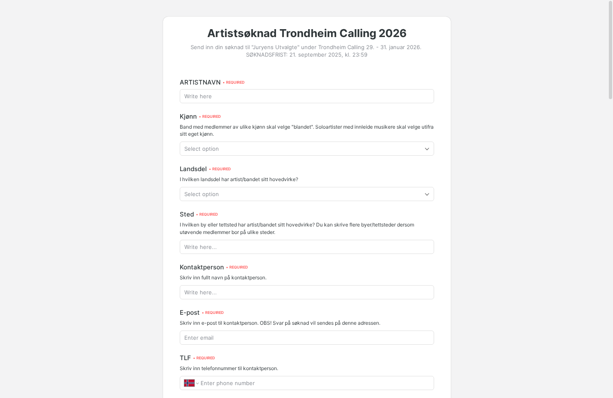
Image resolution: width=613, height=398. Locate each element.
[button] (307, 148)
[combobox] (307, 148)
